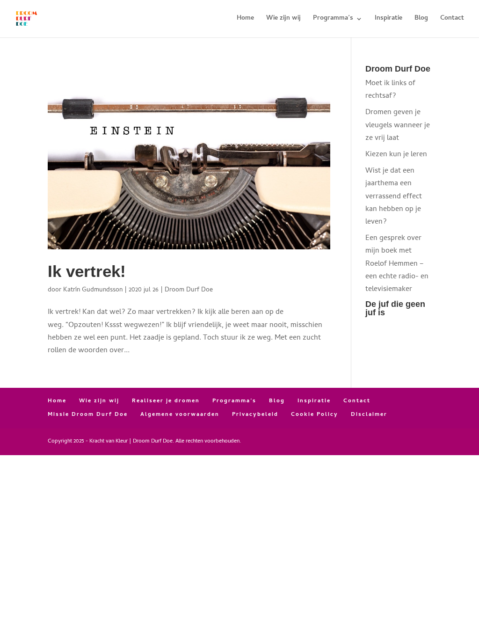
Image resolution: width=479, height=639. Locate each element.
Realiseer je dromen (166, 401)
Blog (421, 19)
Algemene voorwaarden (179, 415)
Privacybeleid (255, 415)
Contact (452, 19)
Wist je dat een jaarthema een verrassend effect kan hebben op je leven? (393, 196)
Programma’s (333, 19)
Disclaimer (369, 415)
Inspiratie (388, 19)
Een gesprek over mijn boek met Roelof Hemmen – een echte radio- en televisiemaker (396, 264)
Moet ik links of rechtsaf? (390, 90)
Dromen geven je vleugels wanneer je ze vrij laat (397, 125)
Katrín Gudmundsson (93, 290)
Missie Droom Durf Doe (88, 415)
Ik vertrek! (87, 271)
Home (245, 19)
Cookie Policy (314, 415)
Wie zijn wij (283, 19)
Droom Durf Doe (189, 290)
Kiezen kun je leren (396, 155)
